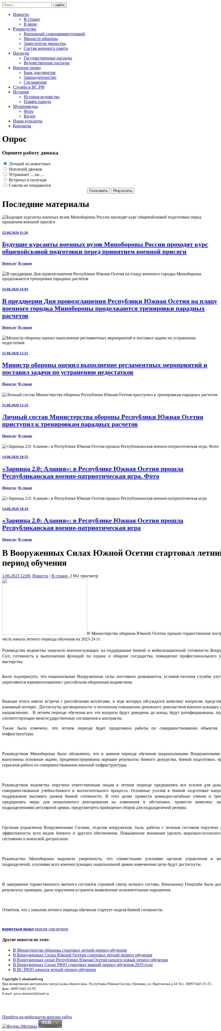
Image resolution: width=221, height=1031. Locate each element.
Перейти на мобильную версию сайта (37, 1017)
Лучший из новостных (29, 163)
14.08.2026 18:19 (15, 509)
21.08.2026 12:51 (15, 353)
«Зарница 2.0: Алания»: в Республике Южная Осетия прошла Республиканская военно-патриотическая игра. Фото (92, 472)
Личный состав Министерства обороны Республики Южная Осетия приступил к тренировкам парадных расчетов (102, 420)
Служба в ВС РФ (28, 87)
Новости (21, 14)
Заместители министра (45, 43)
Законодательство (40, 77)
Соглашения (35, 82)
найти (59, 5)
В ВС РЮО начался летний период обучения (54, 969)
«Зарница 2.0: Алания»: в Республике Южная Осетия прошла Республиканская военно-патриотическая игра (92, 524)
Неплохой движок (25, 169)
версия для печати (51, 929)
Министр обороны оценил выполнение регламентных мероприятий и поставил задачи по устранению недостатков (104, 368)
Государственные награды (48, 58)
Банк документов (40, 72)
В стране (32, 19)
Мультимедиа (25, 106)
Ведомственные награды (47, 63)
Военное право (27, 67)
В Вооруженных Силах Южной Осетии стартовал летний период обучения (82, 955)
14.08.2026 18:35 (15, 457)
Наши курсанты (27, 121)
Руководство (24, 29)
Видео (29, 116)
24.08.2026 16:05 (15, 289)
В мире (30, 24)
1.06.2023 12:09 (16, 575)
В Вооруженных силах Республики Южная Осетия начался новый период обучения (90, 960)
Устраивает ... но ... (26, 174)
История (21, 92)
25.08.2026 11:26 (15, 233)
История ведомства (41, 96)
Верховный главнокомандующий (54, 33)
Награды (21, 53)
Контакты (22, 126)
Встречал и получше (27, 180)
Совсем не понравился (29, 185)
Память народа (37, 101)
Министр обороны (41, 38)
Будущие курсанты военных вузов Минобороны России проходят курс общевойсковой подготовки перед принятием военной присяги (105, 248)
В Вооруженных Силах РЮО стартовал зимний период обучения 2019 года (83, 964)
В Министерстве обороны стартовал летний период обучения (70, 950)
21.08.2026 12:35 (15, 405)
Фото (28, 111)
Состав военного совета (46, 48)
